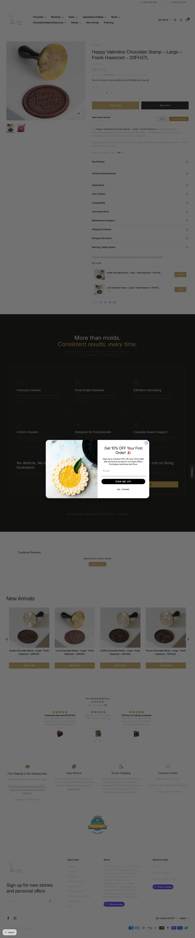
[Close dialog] (146, 442)
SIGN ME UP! (123, 481)
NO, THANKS (123, 489)
